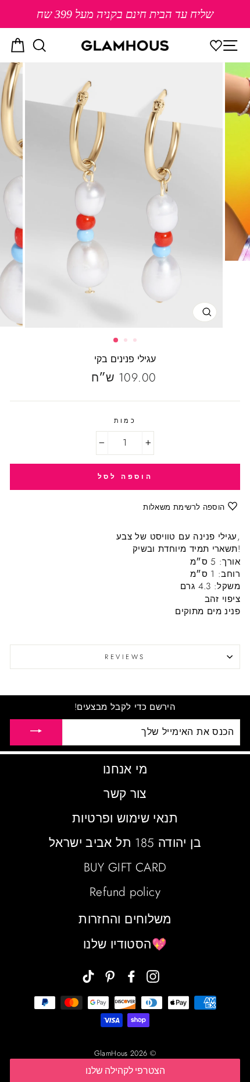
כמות (125, 420)
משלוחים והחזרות (125, 919)
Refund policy (125, 892)
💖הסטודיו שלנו (125, 944)
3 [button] (136, 341)
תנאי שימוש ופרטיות (125, 818)
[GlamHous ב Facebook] (131, 975)
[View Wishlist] (219, 45)
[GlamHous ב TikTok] (88, 975)
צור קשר (125, 794)
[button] (125, 1070)
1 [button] (116, 341)
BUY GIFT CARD (125, 867)
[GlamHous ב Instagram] (153, 975)
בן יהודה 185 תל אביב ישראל (125, 843)
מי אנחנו (125, 769)
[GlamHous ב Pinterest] (109, 975)
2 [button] (127, 341)
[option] (125, 14)
